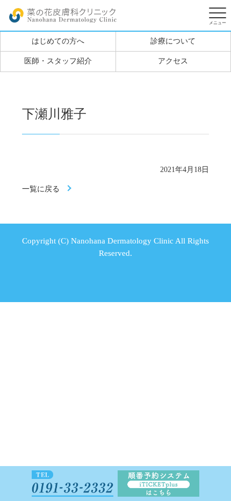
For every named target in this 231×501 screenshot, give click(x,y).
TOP (212, 432)
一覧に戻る (41, 189)
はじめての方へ (58, 41)
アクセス (173, 61)
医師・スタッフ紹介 (58, 61)
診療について (173, 41)
